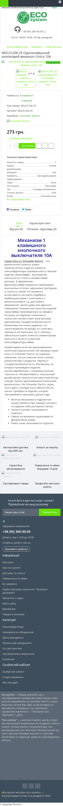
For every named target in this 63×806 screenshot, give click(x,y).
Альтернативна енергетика (18, 653)
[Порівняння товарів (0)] (44, 3)
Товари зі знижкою (14, 614)
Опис (19, 223)
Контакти (8, 562)
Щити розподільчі (13, 637)
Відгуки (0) (16, 229)
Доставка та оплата (14, 573)
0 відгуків (26, 100)
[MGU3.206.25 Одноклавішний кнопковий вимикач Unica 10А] (31, 63)
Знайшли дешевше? (20, 138)
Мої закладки (10, 682)
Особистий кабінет (13, 671)
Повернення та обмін (15, 578)
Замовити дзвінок (16, 549)
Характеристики (40, 223)
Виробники (9, 608)
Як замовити (10, 584)
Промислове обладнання (17, 643)
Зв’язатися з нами (13, 598)
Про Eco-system (11, 567)
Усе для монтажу (12, 648)
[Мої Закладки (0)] (51, 3)
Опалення (8, 659)
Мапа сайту (9, 603)
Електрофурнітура (13, 626)
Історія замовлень (13, 677)
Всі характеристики (18, 199)
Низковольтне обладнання (18, 632)
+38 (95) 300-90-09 (32, 31)
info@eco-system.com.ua (17, 542)
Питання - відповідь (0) (41, 229)
